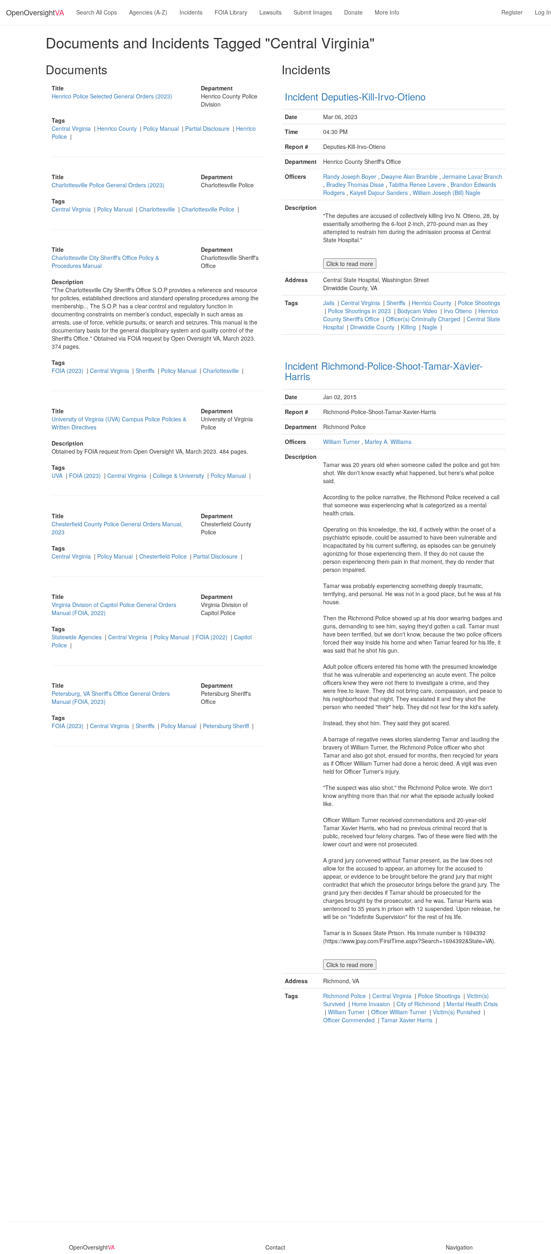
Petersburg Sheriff (226, 726)
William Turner (341, 442)
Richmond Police (345, 996)
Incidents (190, 12)
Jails (329, 303)
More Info (387, 12)
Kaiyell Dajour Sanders (379, 192)
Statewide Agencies (77, 637)
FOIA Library (231, 12)
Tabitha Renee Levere (417, 184)
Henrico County (117, 128)
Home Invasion (372, 1004)
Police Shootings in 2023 (360, 311)
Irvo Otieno (459, 311)
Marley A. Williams (388, 442)
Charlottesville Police (209, 209)
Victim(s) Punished (457, 1012)
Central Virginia (72, 128)
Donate (353, 12)
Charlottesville (158, 209)
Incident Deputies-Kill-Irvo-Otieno (355, 96)
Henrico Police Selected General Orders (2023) (112, 96)
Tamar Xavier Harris (407, 1020)
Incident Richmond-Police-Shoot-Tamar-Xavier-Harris (384, 370)
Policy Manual (161, 128)
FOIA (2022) (212, 637)
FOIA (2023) (68, 370)
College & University (179, 475)
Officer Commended (349, 1020)
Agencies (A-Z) (148, 12)
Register (512, 12)
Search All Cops (96, 12)
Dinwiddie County (373, 327)
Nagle (430, 327)
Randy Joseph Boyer (349, 176)
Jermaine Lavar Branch (472, 176)
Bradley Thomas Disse (355, 184)
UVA (58, 475)
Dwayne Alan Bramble (409, 176)
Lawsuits (270, 12)
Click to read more (349, 264)
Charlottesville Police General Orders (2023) (108, 185)
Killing (409, 327)
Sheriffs (146, 370)
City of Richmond (419, 1004)
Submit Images (313, 12)
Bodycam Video (418, 311)
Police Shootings (479, 303)
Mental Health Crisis (472, 1004)
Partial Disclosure (208, 128)
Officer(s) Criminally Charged (424, 319)
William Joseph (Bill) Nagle (446, 192)
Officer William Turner (399, 1012)
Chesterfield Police (163, 556)
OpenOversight (35, 12)
